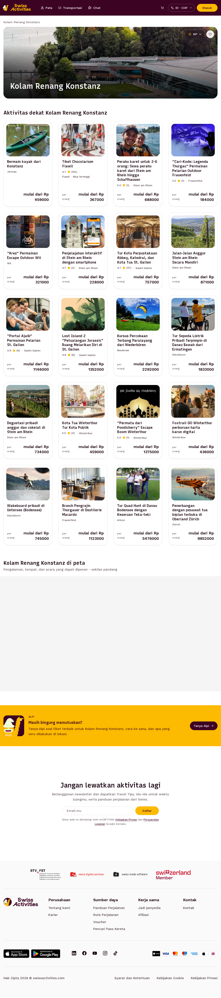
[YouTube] (94, 953)
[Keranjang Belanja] (162, 8)
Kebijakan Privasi (126, 819)
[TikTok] (115, 953)
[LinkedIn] (74, 953)
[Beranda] (19, 7)
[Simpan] (210, 34)
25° (195, 34)
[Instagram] (105, 953)
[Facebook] (84, 953)
